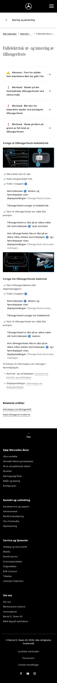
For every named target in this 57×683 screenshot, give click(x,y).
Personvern (28, 658)
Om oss (7, 601)
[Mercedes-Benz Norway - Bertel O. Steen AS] (28, 6)
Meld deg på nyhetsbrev (15, 621)
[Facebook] (21, 673)
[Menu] (51, 6)
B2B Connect (10, 571)
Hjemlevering (10, 526)
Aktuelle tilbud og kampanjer (18, 461)
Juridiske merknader (28, 651)
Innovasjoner (10, 611)
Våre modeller (10, 456)
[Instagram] (34, 673)
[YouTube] (28, 673)
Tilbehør (7, 576)
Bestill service (10, 556)
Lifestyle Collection (13, 581)
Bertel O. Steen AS (12, 616)
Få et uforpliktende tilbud (16, 466)
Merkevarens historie (14, 606)
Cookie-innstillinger (28, 664)
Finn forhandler (11, 521)
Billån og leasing (11, 481)
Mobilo (6, 551)
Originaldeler (10, 566)
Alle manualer (10, 33)
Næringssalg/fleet (12, 476)
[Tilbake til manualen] (7, 20)
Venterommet (10, 511)
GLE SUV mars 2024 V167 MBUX (26, 33)
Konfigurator (9, 485)
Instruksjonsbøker (12, 561)
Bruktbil (7, 471)
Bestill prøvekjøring (13, 516)
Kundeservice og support (16, 506)
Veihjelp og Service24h (15, 546)
